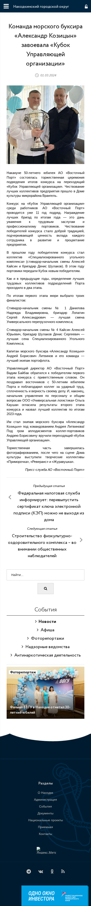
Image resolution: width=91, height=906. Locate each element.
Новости (46, 621)
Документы (45, 813)
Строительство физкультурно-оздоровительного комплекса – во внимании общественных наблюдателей (42, 546)
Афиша (46, 630)
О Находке (45, 792)
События (45, 806)
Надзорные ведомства (46, 647)
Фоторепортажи (46, 638)
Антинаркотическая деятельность (46, 655)
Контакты (45, 834)
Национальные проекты (45, 820)
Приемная (45, 827)
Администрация (45, 799)
